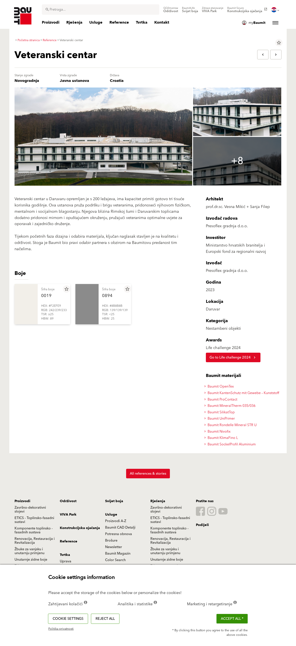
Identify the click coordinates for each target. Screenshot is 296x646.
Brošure (111, 540)
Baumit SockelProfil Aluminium (231, 444)
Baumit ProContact (222, 399)
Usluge (111, 514)
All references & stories (148, 474)
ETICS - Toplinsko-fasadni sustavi (34, 520)
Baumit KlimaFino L (222, 438)
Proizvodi (22, 501)
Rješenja (157, 501)
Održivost (68, 501)
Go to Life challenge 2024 (230, 357)
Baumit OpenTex (220, 386)
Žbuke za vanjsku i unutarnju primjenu (29, 551)
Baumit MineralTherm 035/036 (231, 406)
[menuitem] (170, 10)
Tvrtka (65, 555)
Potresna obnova (118, 534)
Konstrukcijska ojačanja (80, 528)
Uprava (65, 561)
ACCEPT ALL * (232, 619)
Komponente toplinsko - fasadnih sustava (34, 530)
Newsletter (113, 547)
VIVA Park (68, 514)
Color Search (115, 560)
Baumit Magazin (117, 553)
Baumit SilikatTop (221, 412)
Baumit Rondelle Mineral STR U (232, 425)
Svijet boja (114, 501)
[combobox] (100, 9)
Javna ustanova (74, 80)
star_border (278, 42)
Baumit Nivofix (219, 432)
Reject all (105, 619)
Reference (68, 541)
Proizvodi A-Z (115, 521)
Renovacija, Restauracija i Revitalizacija (35, 541)
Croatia (117, 80)
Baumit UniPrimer (221, 419)
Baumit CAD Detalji (120, 527)
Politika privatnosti (61, 628)
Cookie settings (68, 619)
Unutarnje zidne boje (31, 560)
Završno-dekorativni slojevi (30, 510)
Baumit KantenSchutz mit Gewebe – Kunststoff (243, 393)
